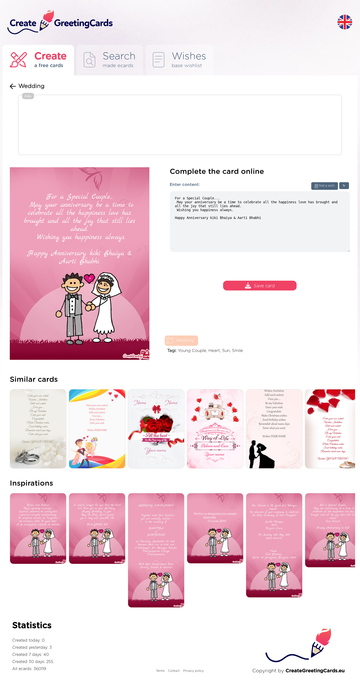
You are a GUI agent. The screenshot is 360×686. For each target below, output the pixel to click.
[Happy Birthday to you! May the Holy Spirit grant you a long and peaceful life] (98, 529)
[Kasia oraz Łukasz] (39, 529)
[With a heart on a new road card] (216, 429)
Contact (174, 670)
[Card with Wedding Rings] (39, 429)
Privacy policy (193, 670)
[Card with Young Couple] (275, 429)
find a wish (326, 185)
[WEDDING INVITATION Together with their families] (157, 550)
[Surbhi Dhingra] (275, 545)
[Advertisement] (180, 125)
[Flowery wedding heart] (157, 429)
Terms (160, 670)
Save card (264, 286)
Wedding (185, 340)
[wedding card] (98, 429)
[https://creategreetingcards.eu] (168, 22)
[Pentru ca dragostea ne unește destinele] (216, 528)
